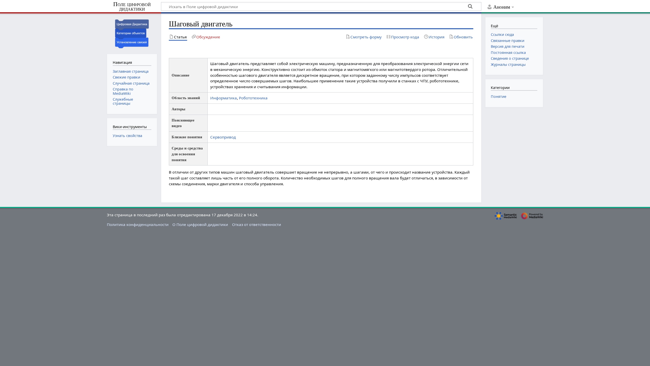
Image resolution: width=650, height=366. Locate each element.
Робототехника (253, 97)
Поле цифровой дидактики (132, 6)
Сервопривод (223, 137)
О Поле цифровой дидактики (200, 224)
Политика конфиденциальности (138, 224)
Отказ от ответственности (256, 224)
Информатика (223, 97)
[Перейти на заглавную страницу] (132, 33)
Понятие (498, 96)
